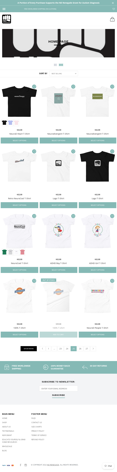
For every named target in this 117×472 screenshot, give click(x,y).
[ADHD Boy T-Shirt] (58, 234)
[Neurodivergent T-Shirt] (58, 105)
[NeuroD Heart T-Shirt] (19, 105)
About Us (6, 427)
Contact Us (36, 422)
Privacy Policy (37, 431)
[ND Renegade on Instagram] (25, 465)
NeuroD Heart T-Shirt (19, 133)
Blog (4, 450)
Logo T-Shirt (58, 198)
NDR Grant (7, 435)
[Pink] (16, 122)
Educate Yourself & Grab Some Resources (13, 440)
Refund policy (37, 439)
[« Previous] (42, 348)
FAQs (33, 418)
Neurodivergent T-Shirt (58, 133)
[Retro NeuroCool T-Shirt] (19, 170)
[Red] (22, 252)
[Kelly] (4, 252)
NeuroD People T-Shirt (97, 328)
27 (87, 348)
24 (67, 348)
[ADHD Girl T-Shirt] (97, 234)
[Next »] (93, 348)
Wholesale (7, 446)
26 (80, 348)
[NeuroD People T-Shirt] (97, 299)
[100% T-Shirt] (19, 299)
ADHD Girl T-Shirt (97, 263)
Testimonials (8, 431)
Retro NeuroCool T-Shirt (19, 198)
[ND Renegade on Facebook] (20, 465)
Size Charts (36, 427)
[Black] (4, 122)
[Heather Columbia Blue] (10, 122)
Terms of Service (39, 435)
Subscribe (58, 395)
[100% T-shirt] (58, 299)
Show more (29, 349)
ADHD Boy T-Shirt (58, 263)
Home (4, 418)
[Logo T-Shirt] (58, 170)
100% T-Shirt (19, 328)
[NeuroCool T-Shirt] (19, 234)
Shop (4, 422)
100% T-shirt (58, 328)
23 (60, 348)
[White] (16, 252)
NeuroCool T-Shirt (19, 263)
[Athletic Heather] (10, 252)
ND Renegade (53, 465)
